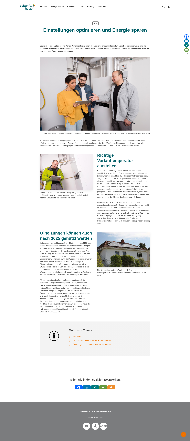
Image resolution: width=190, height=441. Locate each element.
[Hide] (188, 54)
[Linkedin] (186, 41)
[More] (111, 387)
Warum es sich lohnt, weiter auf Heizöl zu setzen (92, 341)
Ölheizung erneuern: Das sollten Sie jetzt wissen (92, 345)
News (95, 23)
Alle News (77, 337)
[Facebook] (186, 36)
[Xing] (186, 45)
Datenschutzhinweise (98, 411)
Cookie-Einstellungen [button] (95, 417)
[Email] (186, 50)
